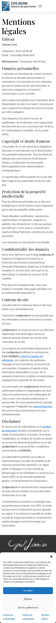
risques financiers (42, 406)
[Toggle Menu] (40, 6)
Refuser (28, 599)
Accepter (28, 590)
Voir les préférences (28, 607)
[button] (51, 556)
